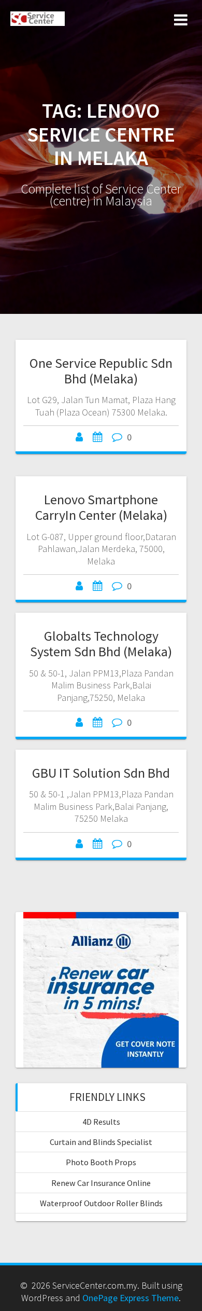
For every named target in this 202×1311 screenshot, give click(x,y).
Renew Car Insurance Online (101, 1183)
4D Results (101, 1121)
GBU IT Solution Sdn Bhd (101, 772)
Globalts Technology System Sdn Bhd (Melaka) (101, 643)
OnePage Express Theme (130, 1298)
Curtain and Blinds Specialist (101, 1142)
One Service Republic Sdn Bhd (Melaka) (101, 370)
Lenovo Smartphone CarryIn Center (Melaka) (101, 507)
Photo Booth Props (101, 1162)
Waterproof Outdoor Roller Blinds (101, 1203)
